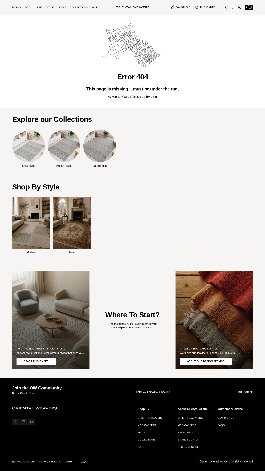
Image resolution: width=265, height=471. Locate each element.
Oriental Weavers (150, 418)
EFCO (141, 432)
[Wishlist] (233, 7)
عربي (84, 461)
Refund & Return (24, 461)
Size (39, 7)
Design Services (189, 447)
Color (50, 7)
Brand (16, 7)
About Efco (186, 432)
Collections (79, 7)
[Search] (226, 7)
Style (62, 7)
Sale (94, 7)
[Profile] (239, 7)
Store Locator (188, 439)
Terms (68, 461)
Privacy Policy (50, 461)
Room (29, 7)
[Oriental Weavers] (132, 7)
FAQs (221, 425)
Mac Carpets (147, 425)
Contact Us (226, 418)
